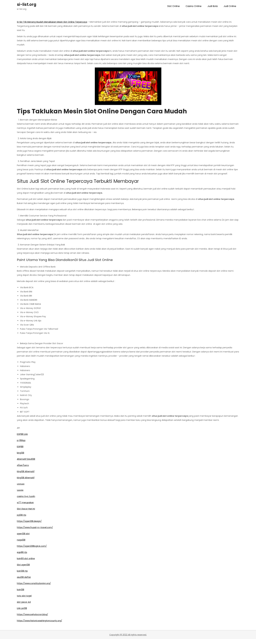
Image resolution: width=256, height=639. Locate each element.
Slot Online (173, 6)
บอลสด (20, 490)
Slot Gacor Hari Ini (26, 508)
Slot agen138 (23, 564)
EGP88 (20, 446)
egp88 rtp (22, 552)
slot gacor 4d (24, 602)
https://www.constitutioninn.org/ (34, 583)
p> (18, 440)
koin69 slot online (26, 558)
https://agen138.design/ (29, 521)
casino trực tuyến (26, 496)
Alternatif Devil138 (26, 459)
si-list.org (26, 4)
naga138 (21, 539)
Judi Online (230, 6)
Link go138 (22, 608)
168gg (22, 440)
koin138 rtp (22, 570)
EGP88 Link (22, 434)
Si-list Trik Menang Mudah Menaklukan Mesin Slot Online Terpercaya (52, 21)
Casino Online (193, 6)
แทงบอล (20, 483)
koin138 (20, 589)
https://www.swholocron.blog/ (32, 614)
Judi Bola (212, 6)
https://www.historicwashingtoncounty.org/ (39, 620)
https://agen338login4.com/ (32, 546)
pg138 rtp (21, 514)
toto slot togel (24, 595)
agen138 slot (23, 533)
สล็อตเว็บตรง (23, 465)
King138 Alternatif (26, 471)
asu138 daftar (24, 577)
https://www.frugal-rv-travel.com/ (35, 527)
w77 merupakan (25, 502)
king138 (20, 452)
